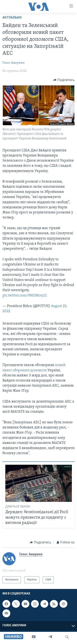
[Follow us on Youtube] (25, 604)
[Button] (64, 80)
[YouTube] (33, 637)
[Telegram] (50, 637)
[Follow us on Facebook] (6, 604)
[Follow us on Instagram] (35, 604)
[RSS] (54, 604)
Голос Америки (13, 62)
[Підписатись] (6, 613)
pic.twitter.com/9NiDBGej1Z (24, 295)
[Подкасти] (63, 604)
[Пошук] (67, 637)
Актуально (12, 18)
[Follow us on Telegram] (44, 604)
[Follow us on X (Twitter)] (16, 604)
